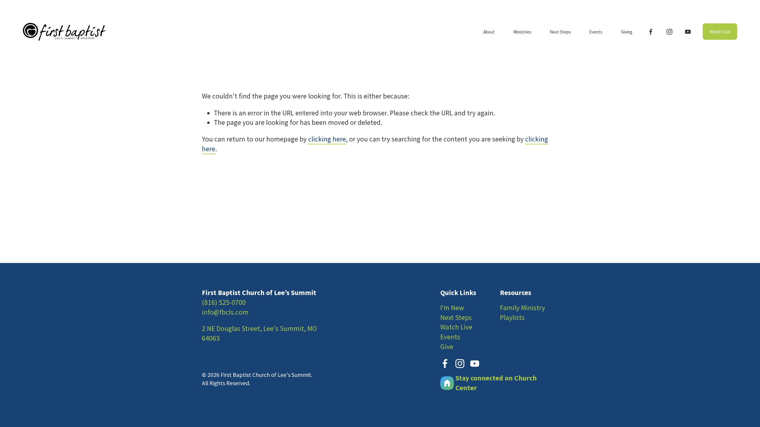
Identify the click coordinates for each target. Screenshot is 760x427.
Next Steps (456, 317)
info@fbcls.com (225, 312)
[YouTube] (687, 31)
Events (450, 336)
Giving (626, 32)
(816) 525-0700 (224, 302)
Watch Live (720, 31)
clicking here (327, 139)
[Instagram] (669, 31)
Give (446, 346)
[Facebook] (650, 31)
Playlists (512, 317)
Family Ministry (522, 307)
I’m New (452, 307)
